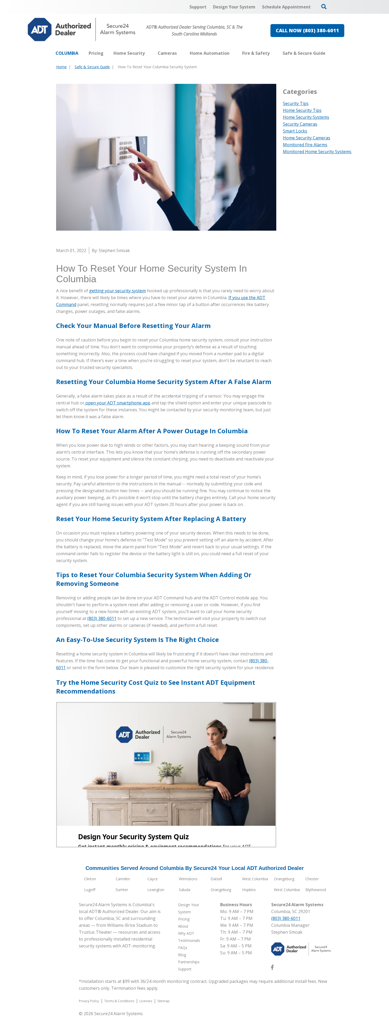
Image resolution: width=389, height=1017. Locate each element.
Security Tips (296, 103)
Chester (312, 878)
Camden (123, 878)
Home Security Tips (302, 110)
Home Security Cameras (306, 138)
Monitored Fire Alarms (305, 145)
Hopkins (249, 889)
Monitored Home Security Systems (317, 151)
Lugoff (89, 889)
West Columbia (255, 878)
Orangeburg (284, 878)
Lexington (155, 889)
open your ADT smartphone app (117, 403)
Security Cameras (300, 124)
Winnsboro (188, 878)
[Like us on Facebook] (272, 968)
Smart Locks (295, 131)
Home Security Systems (306, 117)
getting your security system (117, 291)
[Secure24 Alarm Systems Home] (81, 29)
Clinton (90, 878)
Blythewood (315, 889)
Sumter (122, 889)
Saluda (184, 889)
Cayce (152, 878)
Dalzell (216, 878)
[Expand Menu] (147, 53)
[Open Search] (324, 6)
